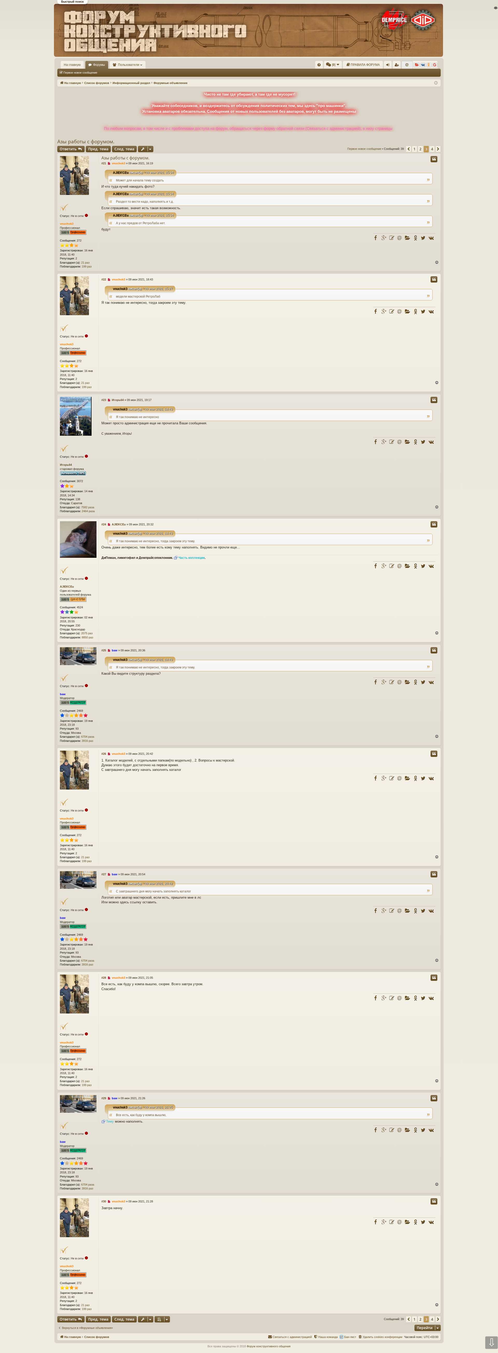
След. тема (124, 148)
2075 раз (87, 633)
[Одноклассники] (429, 65)
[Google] (435, 65)
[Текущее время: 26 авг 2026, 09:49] (436, 83)
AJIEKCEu (120, 172)
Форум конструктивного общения (268, 1346)
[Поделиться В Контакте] (431, 238)
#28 (103, 977)
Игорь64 (66, 464)
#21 (103, 163)
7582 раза (87, 507)
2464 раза (88, 511)
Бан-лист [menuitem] (350, 1336)
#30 (103, 1201)
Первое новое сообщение (80, 72)
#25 (103, 650)
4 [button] (432, 148)
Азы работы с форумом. (85, 141)
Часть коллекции (191, 558)
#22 (103, 279)
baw (63, 694)
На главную (72, 65)
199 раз (87, 266)
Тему (110, 1121)
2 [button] (420, 148)
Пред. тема (98, 148)
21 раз (85, 262)
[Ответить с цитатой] (434, 159)
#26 (103, 753)
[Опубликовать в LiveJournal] (392, 238)
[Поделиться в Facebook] (376, 238)
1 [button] (414, 148)
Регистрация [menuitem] (397, 66)
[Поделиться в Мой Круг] (407, 238)
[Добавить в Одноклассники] (415, 238)
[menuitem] (319, 65)
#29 (103, 1098)
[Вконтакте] (423, 65)
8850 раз (87, 637)
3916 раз (87, 740)
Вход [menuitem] (389, 66)
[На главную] (248, 30)
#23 (103, 399)
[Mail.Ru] (407, 65)
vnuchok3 (66, 223)
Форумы (99, 65)
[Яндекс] (417, 65)
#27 (103, 874)
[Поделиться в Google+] (384, 238)
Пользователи (128, 65)
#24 (103, 524)
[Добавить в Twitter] (423, 238)
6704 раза (87, 736)
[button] (408, 149)
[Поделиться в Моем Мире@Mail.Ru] (400, 238)
